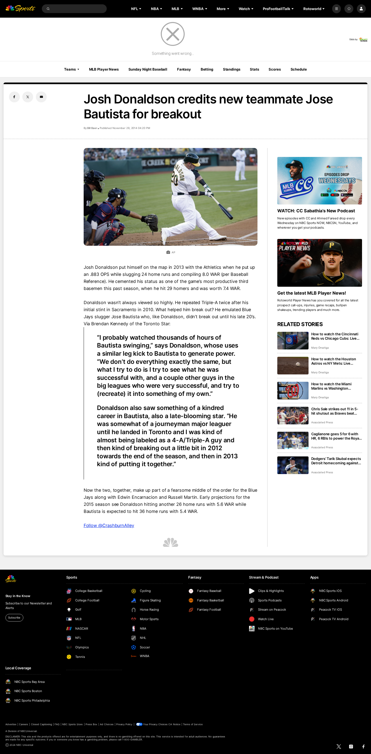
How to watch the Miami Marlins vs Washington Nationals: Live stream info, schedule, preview (333, 386)
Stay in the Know (17, 596)
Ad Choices (106, 724)
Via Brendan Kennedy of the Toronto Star (126, 323)
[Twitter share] (27, 97)
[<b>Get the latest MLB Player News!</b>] (319, 263)
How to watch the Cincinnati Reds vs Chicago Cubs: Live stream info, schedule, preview (335, 336)
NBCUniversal (28, 731)
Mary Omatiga (320, 347)
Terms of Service (193, 724)
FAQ (57, 724)
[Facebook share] (14, 97)
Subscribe (14, 617)
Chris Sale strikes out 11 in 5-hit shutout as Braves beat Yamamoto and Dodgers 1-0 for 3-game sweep (334, 411)
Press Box (91, 724)
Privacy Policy (124, 724)
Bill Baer (92, 128)
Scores (275, 69)
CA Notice (174, 724)
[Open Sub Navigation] (140, 9)
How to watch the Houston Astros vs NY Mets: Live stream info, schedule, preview (333, 361)
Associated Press (322, 422)
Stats (254, 69)
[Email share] (41, 97)
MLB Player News (104, 69)
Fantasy (184, 69)
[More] (336, 8)
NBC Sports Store (72, 724)
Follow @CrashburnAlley (109, 525)
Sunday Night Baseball (147, 69)
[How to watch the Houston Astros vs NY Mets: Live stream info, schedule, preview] (293, 365)
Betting (207, 69)
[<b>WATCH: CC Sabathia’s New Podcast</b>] (319, 181)
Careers (23, 724)
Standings (231, 69)
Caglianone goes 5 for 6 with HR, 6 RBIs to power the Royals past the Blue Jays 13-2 (336, 436)
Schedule (299, 69)
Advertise (10, 724)
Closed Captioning (41, 724)
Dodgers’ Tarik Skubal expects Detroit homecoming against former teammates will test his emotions (336, 460)
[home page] (20, 9)
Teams (70, 69)
